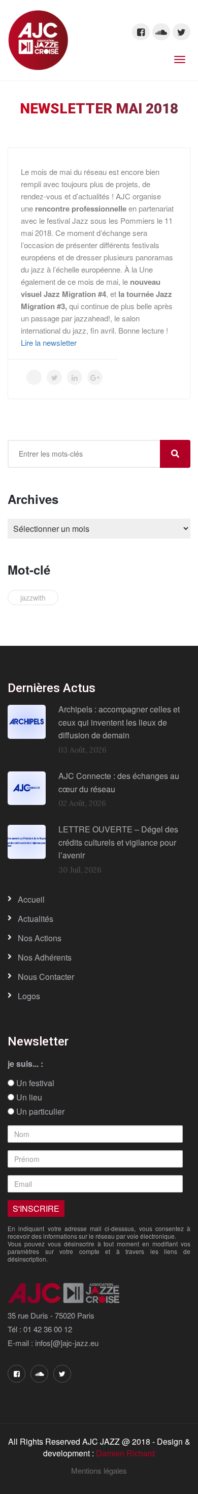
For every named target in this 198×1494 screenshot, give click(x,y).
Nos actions (39, 938)
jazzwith (33, 597)
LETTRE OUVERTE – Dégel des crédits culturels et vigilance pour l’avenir (118, 842)
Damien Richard (125, 1453)
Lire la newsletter (49, 342)
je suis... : (25, 1063)
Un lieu (28, 1097)
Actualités (35, 918)
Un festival (34, 1083)
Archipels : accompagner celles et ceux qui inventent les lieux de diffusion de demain (119, 722)
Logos (29, 996)
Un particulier (39, 1111)
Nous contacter (46, 976)
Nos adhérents (45, 957)
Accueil (31, 899)
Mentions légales (99, 1470)
